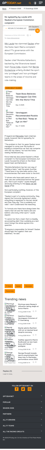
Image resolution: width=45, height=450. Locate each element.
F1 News (9, 286)
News (4, 8)
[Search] (30, 3)
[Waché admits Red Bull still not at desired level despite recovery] (10, 332)
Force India (15, 67)
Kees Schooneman (13, 38)
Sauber (31, 43)
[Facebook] (16, 389)
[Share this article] (37, 30)
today (11, 3)
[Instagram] (29, 389)
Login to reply (7, 374)
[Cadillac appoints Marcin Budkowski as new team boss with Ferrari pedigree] (10, 346)
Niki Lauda (9, 43)
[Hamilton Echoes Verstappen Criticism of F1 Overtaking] (10, 320)
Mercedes (20, 136)
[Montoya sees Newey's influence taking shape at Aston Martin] (10, 309)
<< (15, 28)
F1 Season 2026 (15, 8)
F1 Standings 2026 (31, 8)
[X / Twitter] (23, 389)
